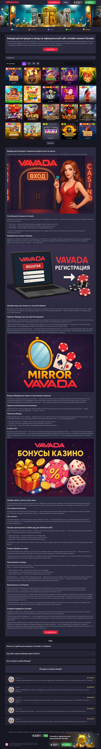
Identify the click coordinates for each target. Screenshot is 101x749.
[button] (2, 15)
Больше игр (51, 143)
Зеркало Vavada (50, 49)
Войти (66, 2)
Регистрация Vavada (50, 632)
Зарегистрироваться (54, 2)
